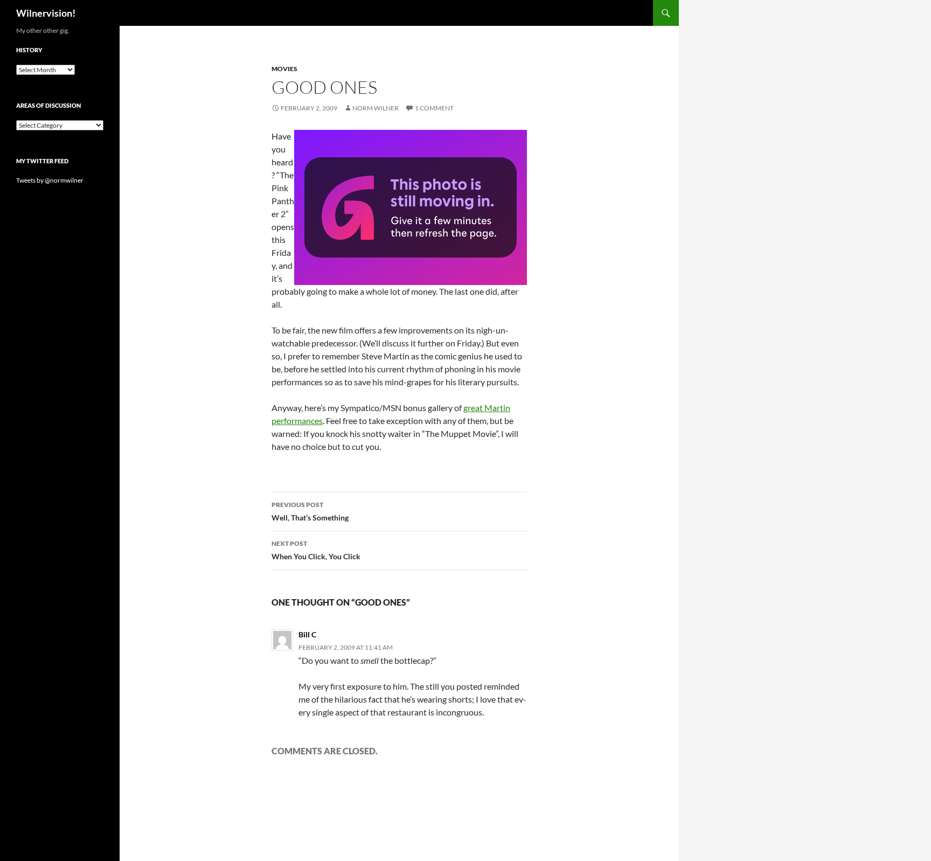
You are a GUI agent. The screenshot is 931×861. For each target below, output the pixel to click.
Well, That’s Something (310, 511)
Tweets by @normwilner (50, 180)
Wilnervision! (45, 13)
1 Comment (434, 108)
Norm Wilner (375, 108)
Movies (284, 69)
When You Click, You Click (316, 550)
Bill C (307, 634)
